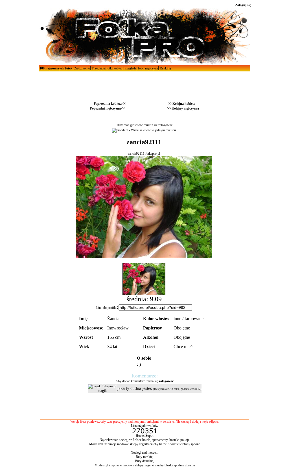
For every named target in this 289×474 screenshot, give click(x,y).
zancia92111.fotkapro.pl (144, 154)
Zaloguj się (243, 5)
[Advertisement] (144, 84)
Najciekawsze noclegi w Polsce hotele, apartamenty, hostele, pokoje (144, 440)
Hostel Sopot (144, 436)
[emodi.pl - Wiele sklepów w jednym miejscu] (144, 130)
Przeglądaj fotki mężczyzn (140, 68)
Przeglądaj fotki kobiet (106, 68)
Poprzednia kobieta (108, 104)
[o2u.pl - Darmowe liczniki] (144, 432)
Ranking (165, 68)
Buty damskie (144, 461)
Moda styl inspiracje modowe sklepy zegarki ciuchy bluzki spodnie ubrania (145, 465)
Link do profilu (106, 308)
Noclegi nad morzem (144, 453)
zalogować (165, 125)
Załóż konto (81, 68)
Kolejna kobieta (183, 104)
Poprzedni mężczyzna (105, 108)
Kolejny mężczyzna (185, 108)
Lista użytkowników (144, 426)
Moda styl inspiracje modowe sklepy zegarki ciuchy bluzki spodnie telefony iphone (144, 444)
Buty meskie (144, 457)
